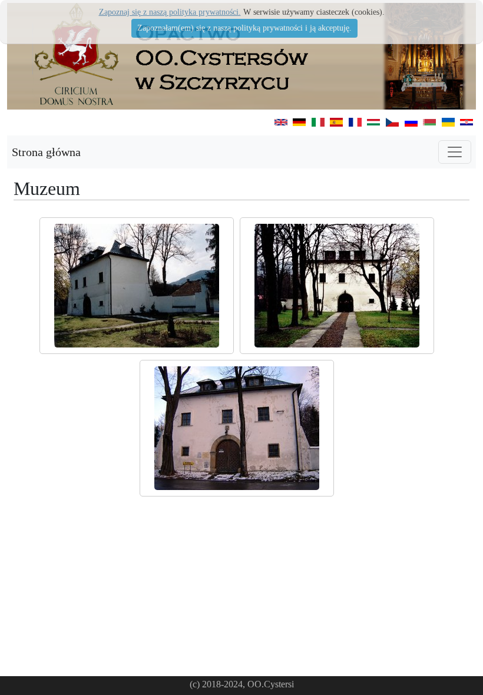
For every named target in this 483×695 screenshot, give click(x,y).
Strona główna (46, 151)
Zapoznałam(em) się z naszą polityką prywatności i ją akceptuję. (244, 28)
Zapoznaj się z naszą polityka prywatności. (170, 12)
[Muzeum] (136, 286)
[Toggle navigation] (454, 152)
